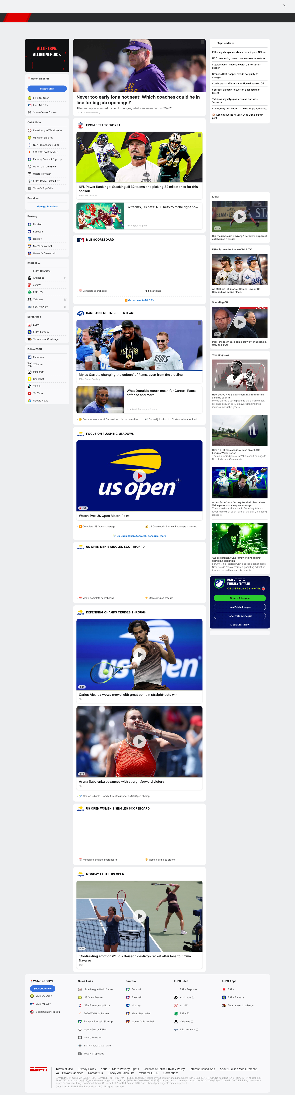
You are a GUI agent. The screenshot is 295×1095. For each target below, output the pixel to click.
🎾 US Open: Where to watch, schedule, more (139, 535)
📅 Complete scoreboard (93, 290)
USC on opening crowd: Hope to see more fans (238, 58)
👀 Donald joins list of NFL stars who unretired (170, 419)
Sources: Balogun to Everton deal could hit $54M (236, 91)
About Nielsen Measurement (238, 1069)
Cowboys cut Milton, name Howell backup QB (238, 83)
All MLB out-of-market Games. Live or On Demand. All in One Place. (236, 290)
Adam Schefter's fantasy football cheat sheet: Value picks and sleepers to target (239, 504)
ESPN (18, 17)
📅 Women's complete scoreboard (98, 859)
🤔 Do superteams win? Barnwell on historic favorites (108, 419)
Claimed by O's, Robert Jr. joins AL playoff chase (239, 108)
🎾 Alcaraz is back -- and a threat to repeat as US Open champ (114, 796)
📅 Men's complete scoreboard (96, 597)
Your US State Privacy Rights (120, 1069)
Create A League (240, 598)
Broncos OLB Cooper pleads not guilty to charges (235, 75)
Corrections (170, 1073)
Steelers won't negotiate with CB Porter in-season (236, 66)
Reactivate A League (240, 615)
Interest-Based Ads (202, 1069)
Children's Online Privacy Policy (164, 1069)
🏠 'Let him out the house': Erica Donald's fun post (237, 116)
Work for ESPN (149, 1073)
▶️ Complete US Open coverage (97, 526)
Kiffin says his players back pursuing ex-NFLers (239, 52)
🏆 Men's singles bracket (159, 597)
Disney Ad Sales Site (121, 1073)
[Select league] (19, 7)
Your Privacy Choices (69, 1073)
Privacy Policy (87, 1069)
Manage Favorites (47, 206)
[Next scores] (284, 6)
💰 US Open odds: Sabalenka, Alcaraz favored (171, 526)
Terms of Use (64, 1069)
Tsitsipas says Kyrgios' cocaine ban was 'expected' (234, 101)
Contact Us (95, 1073)
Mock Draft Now (239, 624)
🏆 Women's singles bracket (160, 859)
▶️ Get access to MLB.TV (139, 300)
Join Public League (240, 607)
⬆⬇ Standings (153, 290)
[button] (275, 17)
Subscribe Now (47, 89)
